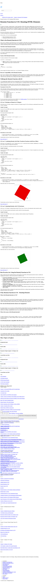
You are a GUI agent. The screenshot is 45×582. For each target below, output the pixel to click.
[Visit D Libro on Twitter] (6, 559)
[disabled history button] (1, 413)
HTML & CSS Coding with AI (7, 17)
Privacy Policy (5, 578)
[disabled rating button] (6, 413)
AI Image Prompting (6, 570)
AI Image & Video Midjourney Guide (9, 571)
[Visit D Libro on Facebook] (1, 559)
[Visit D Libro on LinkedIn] (3, 559)
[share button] (8, 413)
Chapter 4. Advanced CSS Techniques (20, 17)
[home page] (3, 9)
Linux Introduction (6, 564)
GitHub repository (24, 99)
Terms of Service (6, 577)
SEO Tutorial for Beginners (7, 572)
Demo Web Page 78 (3, 204)
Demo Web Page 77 (3, 139)
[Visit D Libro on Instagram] (2, 559)
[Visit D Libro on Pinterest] (5, 559)
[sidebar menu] (1, 551)
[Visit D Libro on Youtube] (7, 559)
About (4, 576)
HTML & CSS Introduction (7, 562)
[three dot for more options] (1, 411)
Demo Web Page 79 (3, 270)
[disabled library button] (4, 413)
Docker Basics (5, 565)
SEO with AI (5, 573)
